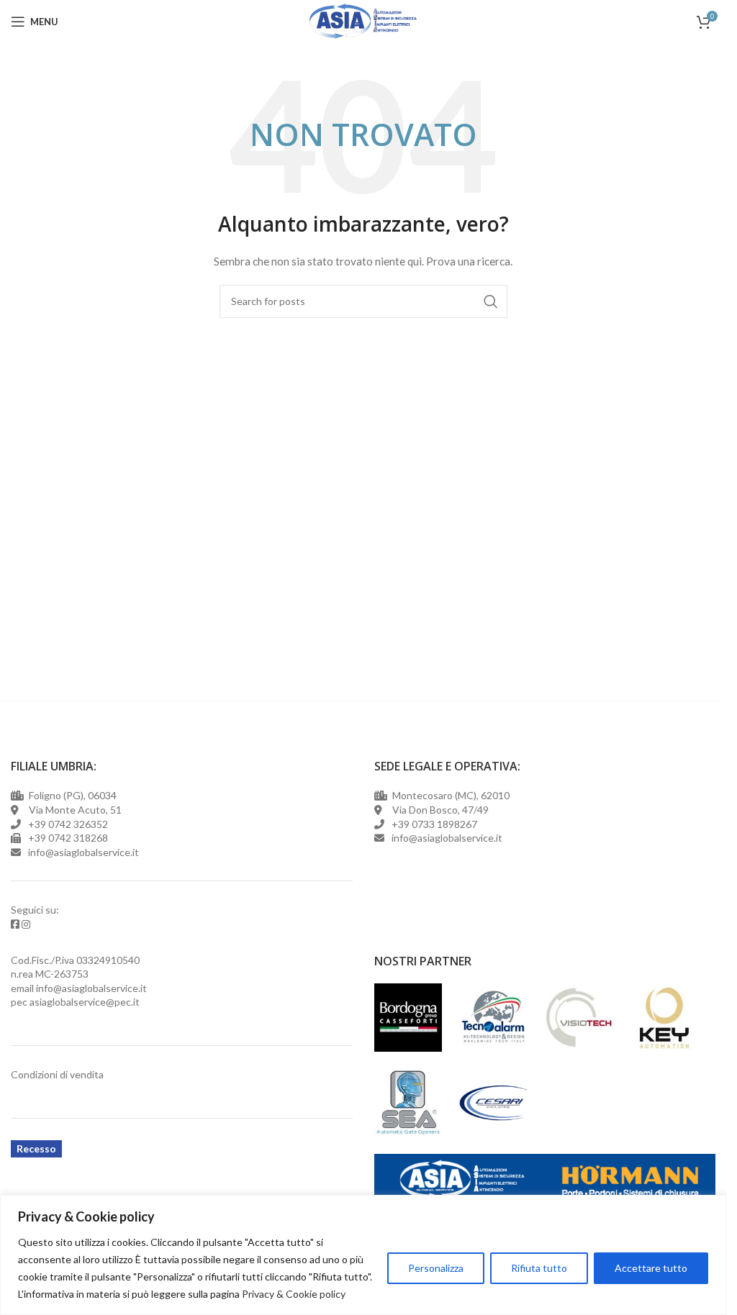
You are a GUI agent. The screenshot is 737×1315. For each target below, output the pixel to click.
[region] (363, 1255)
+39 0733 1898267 (431, 824)
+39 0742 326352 (68, 824)
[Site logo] (363, 20)
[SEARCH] (490, 301)
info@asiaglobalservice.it (91, 988)
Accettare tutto (651, 1268)
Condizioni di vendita (57, 1074)
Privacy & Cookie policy (293, 1294)
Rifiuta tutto (539, 1268)
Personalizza (436, 1268)
